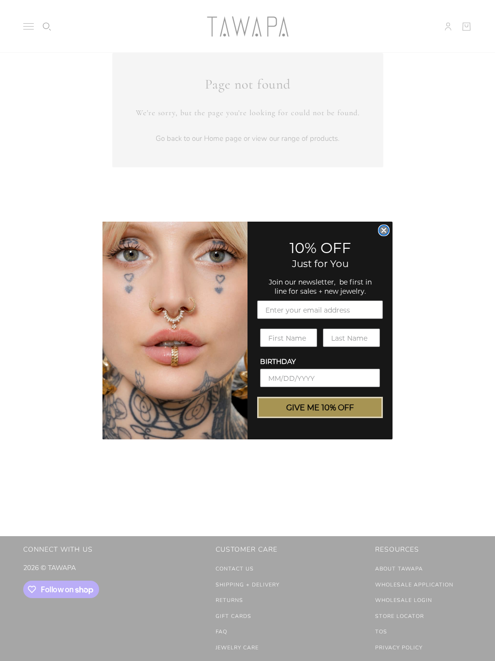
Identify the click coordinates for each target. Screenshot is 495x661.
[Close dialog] (384, 230)
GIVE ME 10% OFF (320, 407)
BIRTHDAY (278, 361)
